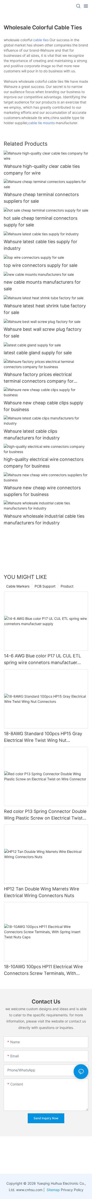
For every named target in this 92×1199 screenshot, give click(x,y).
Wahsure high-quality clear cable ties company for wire (42, 170)
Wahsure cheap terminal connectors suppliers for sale (41, 198)
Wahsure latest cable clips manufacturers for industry (32, 434)
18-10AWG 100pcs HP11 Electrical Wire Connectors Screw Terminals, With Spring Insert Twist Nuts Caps (43, 970)
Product (67, 586)
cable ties (41, 40)
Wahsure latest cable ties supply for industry (40, 245)
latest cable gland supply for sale (38, 352)
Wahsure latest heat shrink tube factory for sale (45, 309)
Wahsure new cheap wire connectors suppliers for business (42, 491)
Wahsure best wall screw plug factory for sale (42, 332)
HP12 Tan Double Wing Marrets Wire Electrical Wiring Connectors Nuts (41, 892)
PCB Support (45, 586)
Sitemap (53, 1190)
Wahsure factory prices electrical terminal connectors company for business (39, 378)
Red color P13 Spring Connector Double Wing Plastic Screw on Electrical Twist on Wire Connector (45, 815)
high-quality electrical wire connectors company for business (43, 463)
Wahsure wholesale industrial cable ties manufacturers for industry (44, 519)
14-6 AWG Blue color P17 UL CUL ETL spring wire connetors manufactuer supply (42, 659)
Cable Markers (17, 586)
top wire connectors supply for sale (40, 265)
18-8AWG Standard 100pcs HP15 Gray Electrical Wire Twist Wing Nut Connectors (43, 737)
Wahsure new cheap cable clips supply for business (43, 406)
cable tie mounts (41, 123)
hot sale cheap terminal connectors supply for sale (40, 221)
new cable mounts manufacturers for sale (42, 285)
